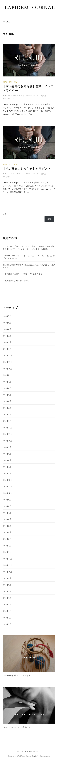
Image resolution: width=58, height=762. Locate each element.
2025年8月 (7, 375)
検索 (4, 214)
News (5, 82)
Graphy (34, 756)
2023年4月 (7, 532)
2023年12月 (7, 480)
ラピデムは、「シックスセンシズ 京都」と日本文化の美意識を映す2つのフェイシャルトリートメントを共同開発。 (28, 247)
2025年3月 (7, 407)
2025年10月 (7, 368)
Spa (10, 82)
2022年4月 (7, 611)
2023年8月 (7, 506)
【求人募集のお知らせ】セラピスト (27, 168)
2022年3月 (7, 617)
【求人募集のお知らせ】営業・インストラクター (23, 274)
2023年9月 (7, 499)
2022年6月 (7, 598)
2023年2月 (7, 545)
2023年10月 (7, 493)
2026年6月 (7, 322)
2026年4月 (7, 329)
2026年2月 (7, 342)
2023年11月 (7, 486)
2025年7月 (7, 381)
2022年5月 (7, 604)
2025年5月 (7, 394)
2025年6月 (7, 388)
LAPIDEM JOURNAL (32, 751)
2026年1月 (7, 349)
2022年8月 (7, 584)
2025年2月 (7, 414)
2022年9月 (7, 578)
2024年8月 (7, 453)
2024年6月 (7, 460)
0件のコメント (8, 98)
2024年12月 (7, 427)
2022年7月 (7, 591)
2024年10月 (7, 440)
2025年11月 (7, 362)
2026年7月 (7, 316)
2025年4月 (7, 401)
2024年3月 (7, 466)
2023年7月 (7, 512)
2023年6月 (7, 519)
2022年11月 (7, 565)
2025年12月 (7, 355)
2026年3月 (7, 335)
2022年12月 (7, 558)
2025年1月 (7, 421)
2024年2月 (7, 473)
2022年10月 (7, 571)
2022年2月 (7, 624)
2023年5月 (7, 525)
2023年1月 (7, 552)
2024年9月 (7, 447)
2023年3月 (7, 539)
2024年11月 (7, 434)
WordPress (21, 756)
